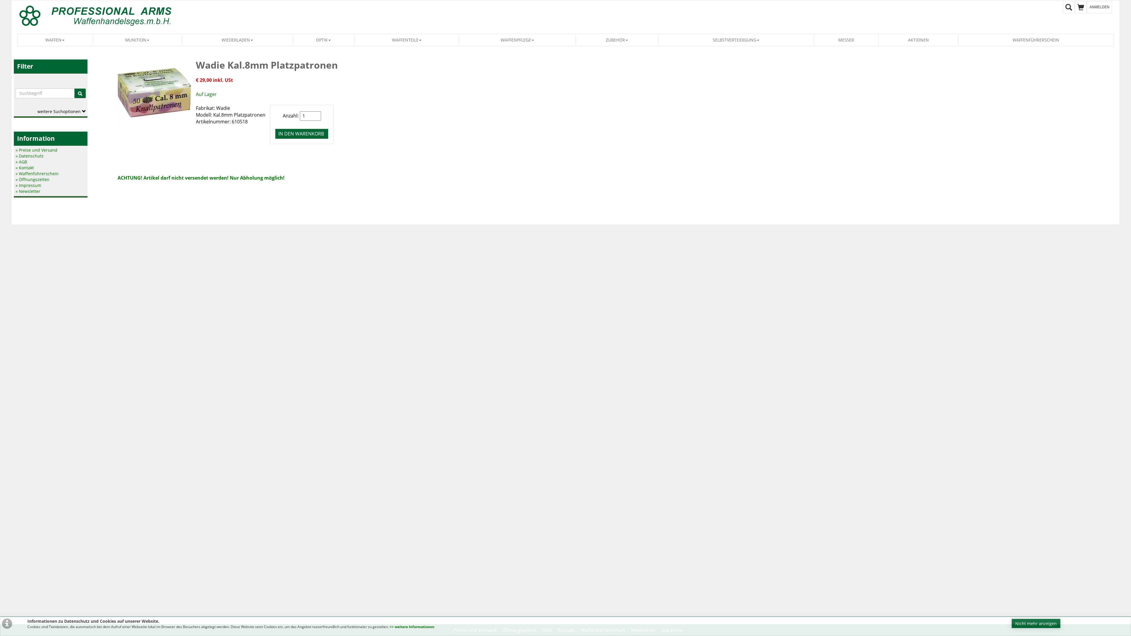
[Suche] (80, 93)
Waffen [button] (53, 40)
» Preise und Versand (36, 150)
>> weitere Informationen (412, 626)
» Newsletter (28, 191)
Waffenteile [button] (405, 40)
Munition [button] (135, 40)
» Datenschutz (30, 156)
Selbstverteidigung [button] (734, 40)
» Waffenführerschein (37, 173)
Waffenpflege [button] (516, 40)
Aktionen (918, 40)
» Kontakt (25, 167)
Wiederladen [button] (235, 40)
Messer (846, 40)
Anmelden (1099, 7)
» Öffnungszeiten (32, 179)
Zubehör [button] (615, 40)
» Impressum (28, 185)
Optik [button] (322, 40)
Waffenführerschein (1036, 40)
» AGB (21, 162)
